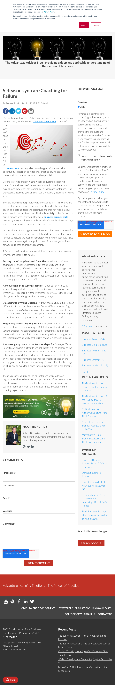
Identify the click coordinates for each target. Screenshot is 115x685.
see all (85, 371)
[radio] (95, 103)
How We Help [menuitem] (65, 608)
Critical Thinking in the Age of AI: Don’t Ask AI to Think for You (95, 413)
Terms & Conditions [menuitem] (18, 649)
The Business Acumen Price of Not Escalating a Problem (94, 387)
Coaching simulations (44, 121)
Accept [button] (84, 25)
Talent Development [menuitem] (42, 608)
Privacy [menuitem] (5, 649)
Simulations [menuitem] (82, 608)
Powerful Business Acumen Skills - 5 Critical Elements (95, 463)
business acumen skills (56, 216)
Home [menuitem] (23, 608)
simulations (13, 168)
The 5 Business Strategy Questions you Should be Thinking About (95, 515)
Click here (87, 326)
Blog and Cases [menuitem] (101, 608)
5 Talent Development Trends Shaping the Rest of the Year (94, 426)
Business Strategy (93, 359)
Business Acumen (93, 339)
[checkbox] (95, 105)
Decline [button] (96, 25)
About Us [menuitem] (90, 614)
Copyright (6, 642)
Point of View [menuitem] (73, 614)
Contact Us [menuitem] (105, 614)
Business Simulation (94, 344)
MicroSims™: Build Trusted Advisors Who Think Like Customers (93, 438)
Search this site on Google (92, 531)
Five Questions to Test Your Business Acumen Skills (93, 486)
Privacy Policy (49, 12)
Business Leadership (95, 365)
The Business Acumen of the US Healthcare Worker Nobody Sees (94, 400)
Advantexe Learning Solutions (24, 642)
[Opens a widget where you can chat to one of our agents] (10, 680)
